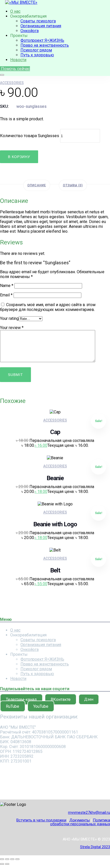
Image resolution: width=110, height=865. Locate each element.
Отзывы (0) (73, 185)
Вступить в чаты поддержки (41, 820)
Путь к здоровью (37, 55)
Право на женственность (44, 45)
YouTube (40, 706)
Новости (18, 59)
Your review (12, 327)
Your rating (9, 318)
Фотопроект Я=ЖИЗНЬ (42, 40)
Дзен (88, 699)
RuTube (12, 706)
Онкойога (29, 30)
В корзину (19, 157)
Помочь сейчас (15, 68)
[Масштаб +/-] (2, 859)
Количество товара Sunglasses (29, 135)
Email (6, 295)
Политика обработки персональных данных (80, 822)
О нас (15, 11)
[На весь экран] (7, 859)
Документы (79, 820)
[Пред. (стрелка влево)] (2, 864)
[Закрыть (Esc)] (17, 859)
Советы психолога (38, 21)
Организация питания (40, 25)
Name (6, 285)
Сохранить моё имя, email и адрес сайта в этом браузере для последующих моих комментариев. (47, 307)
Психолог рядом (36, 50)
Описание (36, 185)
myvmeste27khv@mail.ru (89, 812)
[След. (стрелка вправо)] (7, 864)
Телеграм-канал (21, 699)
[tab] (36, 185)
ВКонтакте (61, 699)
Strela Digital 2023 (95, 847)
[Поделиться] (12, 859)
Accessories (12, 83)
